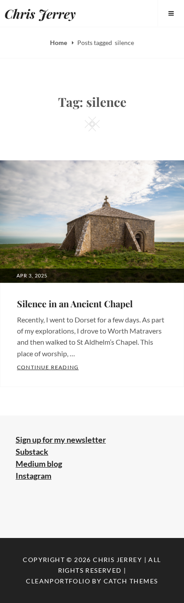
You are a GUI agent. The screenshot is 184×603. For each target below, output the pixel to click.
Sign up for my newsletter (61, 439)
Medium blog (39, 464)
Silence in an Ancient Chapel (75, 303)
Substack (32, 451)
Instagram (33, 476)
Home (59, 42)
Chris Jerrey (40, 13)
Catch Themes (131, 581)
